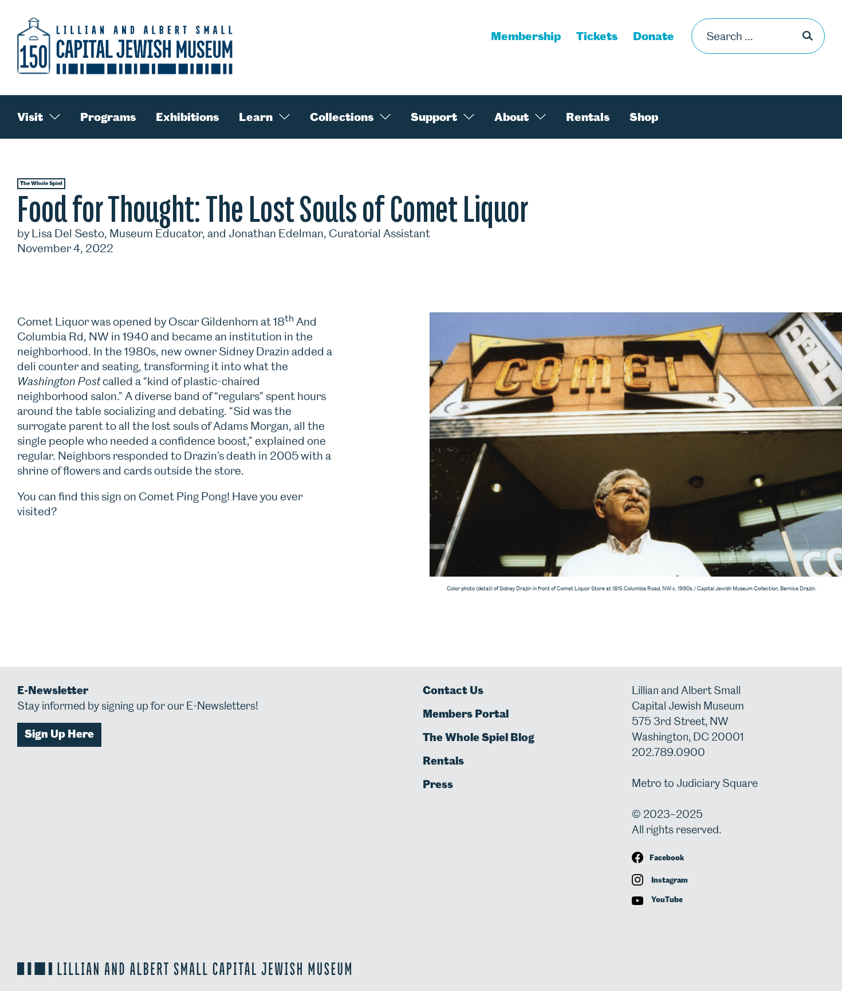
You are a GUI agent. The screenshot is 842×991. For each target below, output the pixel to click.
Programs (108, 117)
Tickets (596, 36)
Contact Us (453, 690)
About (511, 117)
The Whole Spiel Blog (478, 737)
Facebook (667, 857)
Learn (256, 117)
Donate (653, 36)
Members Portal (466, 713)
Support (434, 117)
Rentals (587, 117)
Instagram (669, 880)
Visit (30, 117)
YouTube (666, 899)
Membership (526, 36)
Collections (341, 117)
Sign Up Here (59, 734)
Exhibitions (187, 117)
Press (438, 784)
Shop (643, 117)
